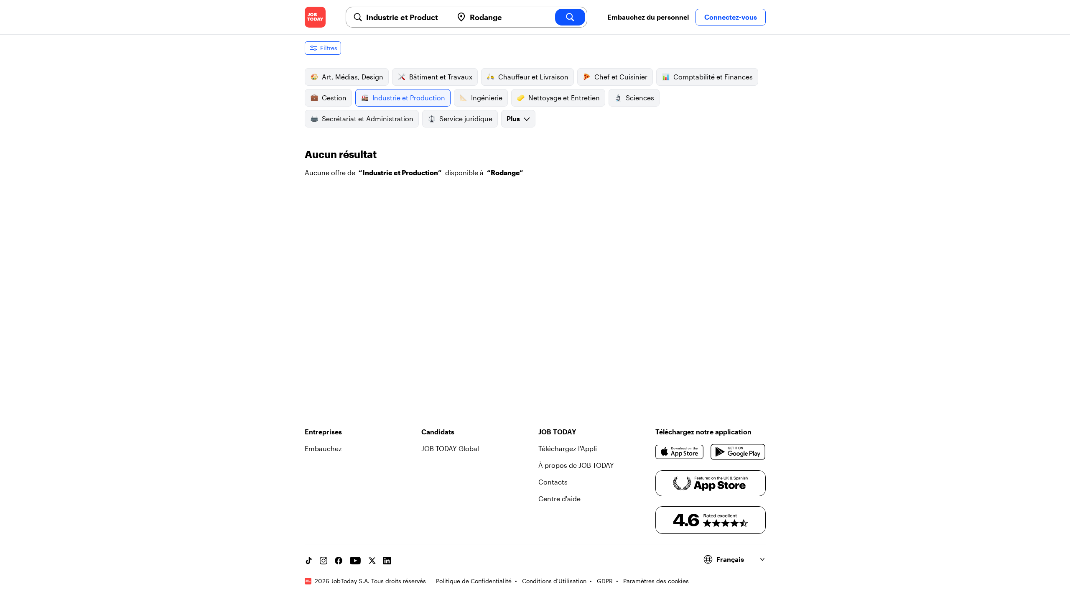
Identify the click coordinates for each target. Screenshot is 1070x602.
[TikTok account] (308, 560)
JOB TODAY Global (450, 448)
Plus (513, 118)
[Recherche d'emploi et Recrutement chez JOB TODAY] (315, 17)
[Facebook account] (338, 560)
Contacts (553, 482)
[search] (570, 17)
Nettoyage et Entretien (564, 98)
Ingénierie (486, 98)
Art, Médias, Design (352, 77)
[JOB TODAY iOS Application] (679, 452)
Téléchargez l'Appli (567, 448)
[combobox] (406, 17)
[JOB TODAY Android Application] (738, 452)
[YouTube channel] (355, 560)
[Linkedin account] (387, 560)
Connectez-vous (730, 17)
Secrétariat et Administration (367, 118)
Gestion (334, 98)
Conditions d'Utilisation (554, 580)
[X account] (372, 560)
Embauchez (323, 448)
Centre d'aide (559, 499)
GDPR (605, 580)
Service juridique (465, 118)
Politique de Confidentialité (474, 580)
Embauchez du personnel (648, 17)
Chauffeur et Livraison (533, 77)
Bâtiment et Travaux (440, 77)
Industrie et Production (408, 98)
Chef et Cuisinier (620, 77)
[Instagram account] (323, 560)
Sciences (640, 98)
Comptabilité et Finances (713, 77)
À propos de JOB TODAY (576, 465)
